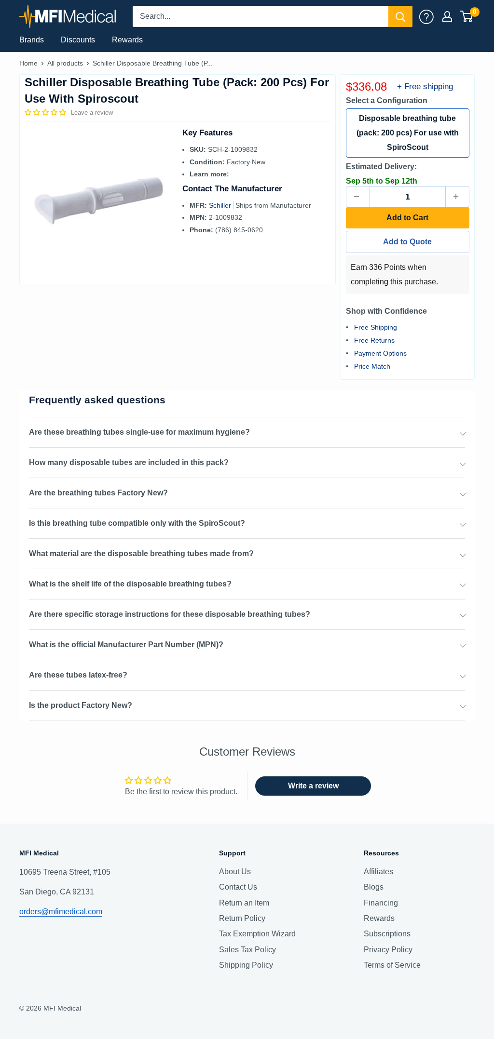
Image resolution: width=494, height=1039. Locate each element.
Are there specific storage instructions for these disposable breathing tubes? (169, 614)
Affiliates (378, 871)
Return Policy (242, 918)
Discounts (78, 40)
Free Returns (374, 340)
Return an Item (244, 903)
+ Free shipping (425, 86)
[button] (46, 112)
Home (28, 63)
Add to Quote (407, 242)
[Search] (400, 16)
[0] (467, 16)
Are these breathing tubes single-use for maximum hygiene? (139, 432)
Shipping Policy (246, 965)
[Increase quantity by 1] (457, 196)
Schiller (221, 205)
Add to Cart (407, 217)
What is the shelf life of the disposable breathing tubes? (130, 584)
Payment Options (380, 353)
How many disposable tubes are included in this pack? (129, 462)
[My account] (426, 16)
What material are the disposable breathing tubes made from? (141, 553)
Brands (31, 40)
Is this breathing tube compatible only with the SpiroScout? (137, 523)
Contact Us (238, 887)
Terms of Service (392, 965)
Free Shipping (375, 327)
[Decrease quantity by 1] (358, 196)
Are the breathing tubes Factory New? (98, 493)
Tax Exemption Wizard (257, 934)
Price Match (372, 366)
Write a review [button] (313, 786)
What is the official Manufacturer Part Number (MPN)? (126, 644)
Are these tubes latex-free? (78, 675)
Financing (381, 903)
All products (65, 63)
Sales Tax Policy (247, 950)
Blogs (374, 887)
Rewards (127, 40)
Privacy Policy (388, 950)
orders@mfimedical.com (60, 911)
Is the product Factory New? (80, 705)
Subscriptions (387, 934)
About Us (235, 871)
